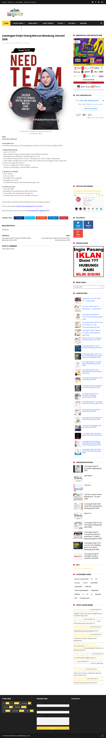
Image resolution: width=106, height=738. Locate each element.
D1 (92, 579)
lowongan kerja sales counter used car (87, 656)
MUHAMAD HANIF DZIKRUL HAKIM (84, 644)
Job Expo (77, 583)
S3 (91, 594)
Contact (87, 485)
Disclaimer (19, 2)
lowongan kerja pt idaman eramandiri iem (87, 620)
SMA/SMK (83, 23)
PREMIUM (20, 43)
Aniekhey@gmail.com (81, 609)
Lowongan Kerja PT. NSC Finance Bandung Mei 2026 (92, 355)
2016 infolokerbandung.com (20, 736)
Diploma (71, 23)
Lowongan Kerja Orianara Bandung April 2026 (91, 418)
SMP (76, 598)
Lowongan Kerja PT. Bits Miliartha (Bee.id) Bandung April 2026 (91, 379)
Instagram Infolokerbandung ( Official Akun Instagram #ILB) (87, 192)
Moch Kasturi (78, 619)
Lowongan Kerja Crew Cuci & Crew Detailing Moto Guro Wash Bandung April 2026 (92, 363)
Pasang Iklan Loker (11, 28)
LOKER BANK (94, 583)
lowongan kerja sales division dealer (86, 629)
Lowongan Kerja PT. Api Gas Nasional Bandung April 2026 (92, 410)
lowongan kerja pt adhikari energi (85, 612)
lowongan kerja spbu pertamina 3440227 (88, 681)
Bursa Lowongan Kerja (81, 579)
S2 (87, 594)
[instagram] (92, 2)
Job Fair (85, 583)
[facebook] (96, 2)
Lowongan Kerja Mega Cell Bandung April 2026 (91, 434)
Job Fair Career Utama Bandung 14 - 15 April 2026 (93, 496)
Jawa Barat (32, 23)
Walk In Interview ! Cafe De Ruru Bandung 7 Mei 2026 (92, 347)
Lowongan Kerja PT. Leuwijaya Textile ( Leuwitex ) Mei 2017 (91, 556)
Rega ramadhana (79, 679)
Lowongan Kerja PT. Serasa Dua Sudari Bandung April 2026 (91, 371)
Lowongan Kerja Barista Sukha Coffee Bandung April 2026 (92, 324)
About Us (10, 2)
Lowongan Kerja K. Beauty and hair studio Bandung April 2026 (91, 340)
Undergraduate (85, 598)
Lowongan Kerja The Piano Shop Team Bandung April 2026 (91, 301)
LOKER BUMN (78, 587)
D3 (96, 579)
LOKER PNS (88, 587)
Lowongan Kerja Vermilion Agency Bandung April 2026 (92, 442)
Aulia (75, 661)
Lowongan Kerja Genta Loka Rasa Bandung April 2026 (92, 426)
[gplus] (102, 2)
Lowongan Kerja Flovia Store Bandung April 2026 (92, 387)
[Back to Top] (102, 735)
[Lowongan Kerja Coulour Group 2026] (88, 89)
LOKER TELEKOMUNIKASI (81, 590)
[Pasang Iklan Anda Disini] (88, 276)
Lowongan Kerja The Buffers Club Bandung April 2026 (92, 394)
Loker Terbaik (48, 23)
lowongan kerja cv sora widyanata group (88, 662)
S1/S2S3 (60, 23)
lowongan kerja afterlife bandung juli (86, 636)
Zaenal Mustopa (79, 669)
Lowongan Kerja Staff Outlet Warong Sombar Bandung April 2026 (93, 506)
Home (4, 2)
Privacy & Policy (30, 2)
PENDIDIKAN (94, 590)
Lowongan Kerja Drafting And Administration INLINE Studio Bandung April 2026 (91, 451)
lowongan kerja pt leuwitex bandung (86, 671)
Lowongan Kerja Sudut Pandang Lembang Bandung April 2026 (90, 403)
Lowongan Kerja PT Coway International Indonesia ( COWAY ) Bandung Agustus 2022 (93, 535)
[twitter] (98, 2)
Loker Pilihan (18, 23)
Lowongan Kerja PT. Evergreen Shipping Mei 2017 (93, 468)
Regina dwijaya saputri (81, 627)
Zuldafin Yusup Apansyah (82, 654)
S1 (83, 594)
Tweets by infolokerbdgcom (83, 569)
